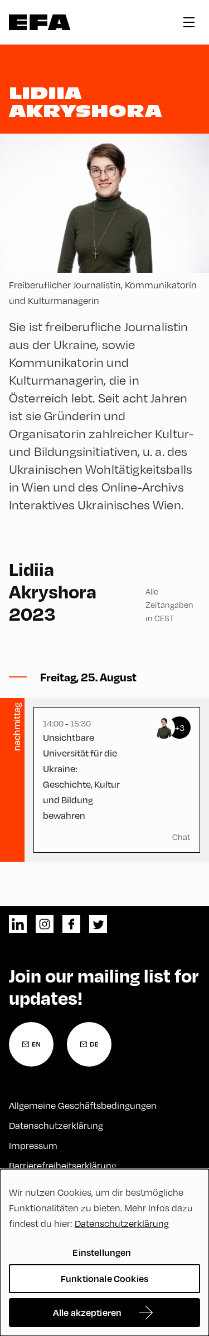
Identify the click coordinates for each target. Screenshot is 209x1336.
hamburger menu (189, 22)
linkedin (18, 924)
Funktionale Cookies (104, 1278)
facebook (71, 924)
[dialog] (104, 1252)
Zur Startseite (40, 22)
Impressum (33, 1145)
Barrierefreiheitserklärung (62, 1165)
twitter (98, 924)
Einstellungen (101, 1252)
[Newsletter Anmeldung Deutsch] (89, 1044)
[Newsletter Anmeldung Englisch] (31, 1044)
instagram (45, 924)
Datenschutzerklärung (56, 1125)
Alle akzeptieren (87, 1312)
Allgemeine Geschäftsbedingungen (83, 1105)
